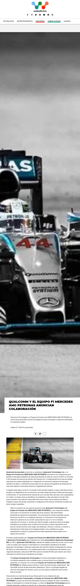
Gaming (67, 21)
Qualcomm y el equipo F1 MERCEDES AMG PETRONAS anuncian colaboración (41, 405)
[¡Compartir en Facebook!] (35, 433)
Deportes (40, 21)
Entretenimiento (25, 21)
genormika (29, 427)
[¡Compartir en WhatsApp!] (44, 433)
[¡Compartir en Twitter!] (40, 433)
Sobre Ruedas (54, 21)
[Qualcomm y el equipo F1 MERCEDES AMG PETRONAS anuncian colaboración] (40, 222)
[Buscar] (52, 14)
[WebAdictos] (40, 6)
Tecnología (8, 21)
